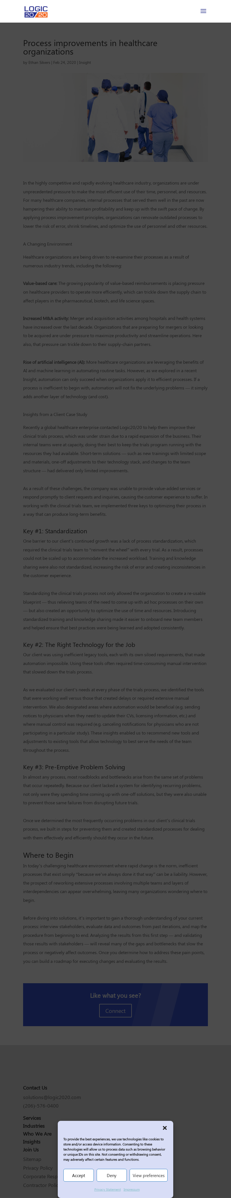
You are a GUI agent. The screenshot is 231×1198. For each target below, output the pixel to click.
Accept (78, 1175)
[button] (165, 1128)
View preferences (149, 1175)
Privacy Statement (107, 1189)
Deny (111, 1175)
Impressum (132, 1189)
